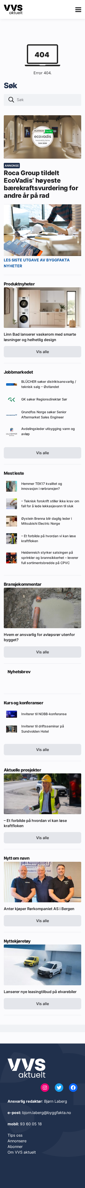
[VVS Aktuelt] (13, 9)
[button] (11, 100)
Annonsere (17, 1140)
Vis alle (42, 351)
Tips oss (15, 1135)
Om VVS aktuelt (22, 1152)
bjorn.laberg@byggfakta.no (46, 1112)
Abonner (15, 1146)
